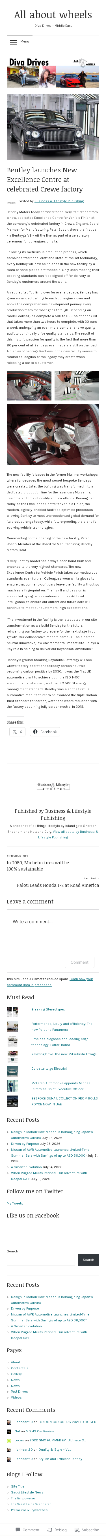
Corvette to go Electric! (49, 1068)
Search (12, 1251)
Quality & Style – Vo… (54, 1450)
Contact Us (20, 1368)
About (15, 1362)
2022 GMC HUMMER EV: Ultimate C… (58, 1440)
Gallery (16, 1374)
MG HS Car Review (40, 1431)
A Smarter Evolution (26, 1167)
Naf (17, 1431)
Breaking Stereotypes (48, 1009)
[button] (29, 385)
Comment (79, 962)
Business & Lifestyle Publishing (59, 201)
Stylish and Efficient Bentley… (61, 1459)
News (15, 1380)
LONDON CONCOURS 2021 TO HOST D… (68, 1422)
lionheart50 (24, 1422)
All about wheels (53, 14)
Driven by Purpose (25, 1144)
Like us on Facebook (33, 1215)
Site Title (17, 1486)
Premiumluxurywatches (29, 1510)
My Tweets (15, 1203)
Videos (16, 1397)
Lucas (19, 1440)
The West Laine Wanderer (31, 1504)
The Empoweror (23, 1498)
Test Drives (19, 1391)
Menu (24, 41)
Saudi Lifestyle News (27, 1492)
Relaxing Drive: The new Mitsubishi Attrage (64, 1054)
